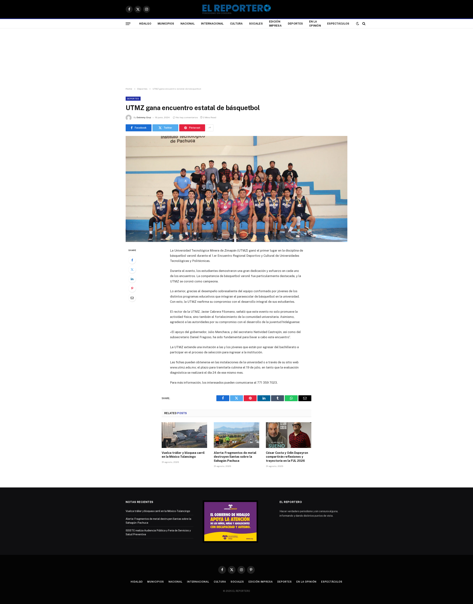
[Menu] (128, 24)
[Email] (132, 297)
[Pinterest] (132, 288)
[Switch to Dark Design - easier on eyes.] (357, 23)
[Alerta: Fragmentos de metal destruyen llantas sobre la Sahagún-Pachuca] (236, 435)
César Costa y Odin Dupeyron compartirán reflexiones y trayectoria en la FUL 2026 (287, 457)
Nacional (188, 23)
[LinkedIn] (132, 279)
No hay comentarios (187, 117)
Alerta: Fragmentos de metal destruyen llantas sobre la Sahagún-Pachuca (235, 457)
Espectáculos (338, 23)
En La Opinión (315, 23)
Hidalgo (145, 23)
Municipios (166, 23)
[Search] (363, 24)
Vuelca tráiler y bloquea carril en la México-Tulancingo (183, 455)
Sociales (256, 23)
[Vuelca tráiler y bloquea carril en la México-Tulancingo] (184, 435)
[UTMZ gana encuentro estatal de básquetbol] (236, 189)
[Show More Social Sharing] (209, 127)
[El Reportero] (236, 9)
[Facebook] (132, 260)
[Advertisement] (236, 58)
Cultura (236, 23)
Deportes (295, 23)
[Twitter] (132, 269)
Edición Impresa (275, 23)
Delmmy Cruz (144, 117)
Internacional (212, 23)
